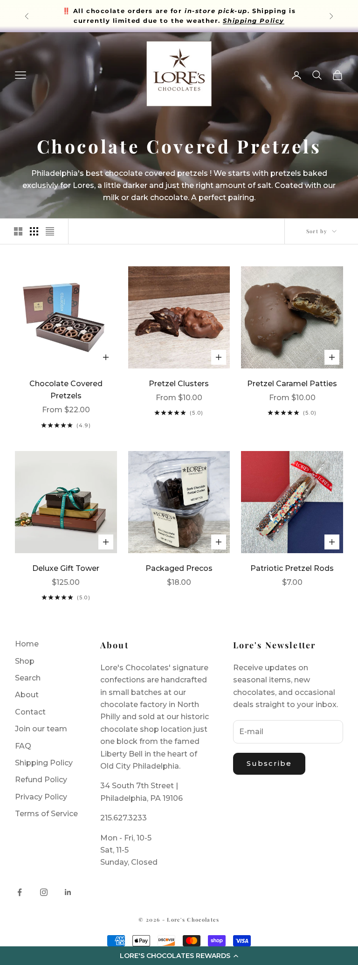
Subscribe (269, 763)
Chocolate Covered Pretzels (66, 389)
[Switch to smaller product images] (34, 231)
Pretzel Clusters (179, 383)
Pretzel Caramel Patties (292, 383)
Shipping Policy (44, 762)
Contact (30, 712)
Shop (24, 661)
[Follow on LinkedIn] (68, 892)
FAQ (23, 746)
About (27, 694)
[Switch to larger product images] (18, 231)
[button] (179, 955)
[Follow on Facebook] (19, 892)
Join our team (41, 728)
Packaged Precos (179, 568)
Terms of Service (46, 813)
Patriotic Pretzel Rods (292, 568)
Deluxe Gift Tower (65, 568)
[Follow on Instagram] (43, 892)
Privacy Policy (41, 796)
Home (27, 643)
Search (28, 677)
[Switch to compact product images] (50, 231)
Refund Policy (41, 779)
